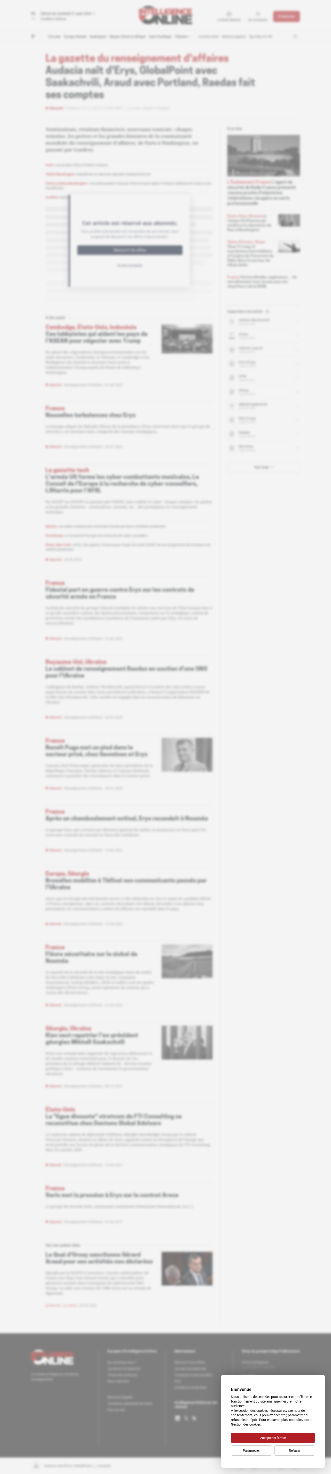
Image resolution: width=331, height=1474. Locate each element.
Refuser (294, 1450)
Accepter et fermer (273, 1438)
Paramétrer (251, 1450)
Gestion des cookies (246, 1424)
